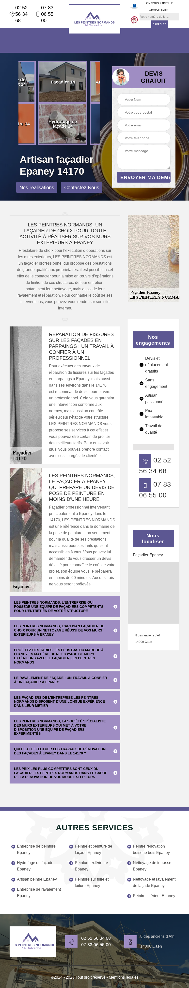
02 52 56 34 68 (21, 14)
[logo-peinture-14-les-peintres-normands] (94, 19)
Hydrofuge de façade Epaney (35, 866)
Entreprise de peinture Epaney (36, 849)
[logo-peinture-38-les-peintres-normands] (33, 941)
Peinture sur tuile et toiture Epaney (92, 882)
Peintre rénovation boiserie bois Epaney (151, 849)
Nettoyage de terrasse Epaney (152, 866)
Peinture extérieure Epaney (91, 866)
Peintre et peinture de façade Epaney (93, 849)
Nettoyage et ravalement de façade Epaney (154, 882)
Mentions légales (124, 977)
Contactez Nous (81, 187)
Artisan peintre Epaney (37, 879)
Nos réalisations (36, 187)
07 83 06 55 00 (47, 14)
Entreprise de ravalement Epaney (39, 892)
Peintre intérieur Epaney (154, 896)
